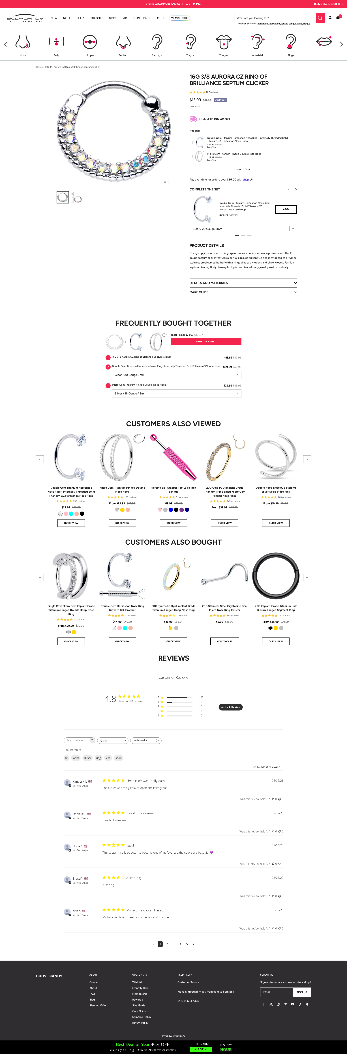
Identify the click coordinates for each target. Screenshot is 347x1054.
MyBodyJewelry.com (173, 1035)
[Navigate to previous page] (153, 944)
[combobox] (112, 740)
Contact (94, 982)
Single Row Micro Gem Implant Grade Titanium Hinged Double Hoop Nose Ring (71, 610)
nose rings (263, 23)
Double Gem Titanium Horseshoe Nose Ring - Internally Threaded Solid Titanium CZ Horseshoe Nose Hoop (245, 206)
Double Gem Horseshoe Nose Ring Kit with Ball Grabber (122, 608)
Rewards (137, 999)
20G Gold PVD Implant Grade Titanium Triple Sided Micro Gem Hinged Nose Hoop (224, 491)
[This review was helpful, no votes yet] (273, 799)
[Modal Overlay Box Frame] (173, 1047)
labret (284, 23)
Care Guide (139, 1011)
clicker (87, 758)
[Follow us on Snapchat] (307, 1004)
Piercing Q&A (97, 1005)
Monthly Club (140, 988)
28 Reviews (212, 92)
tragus (306, 23)
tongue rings (295, 23)
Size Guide (138, 1005)
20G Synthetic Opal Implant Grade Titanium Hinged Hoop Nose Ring (173, 608)
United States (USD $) (327, 4)
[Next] (341, 44)
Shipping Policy (141, 1017)
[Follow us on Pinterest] (285, 1004)
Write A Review (231, 707)
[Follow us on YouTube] (292, 1004)
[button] (40, 459)
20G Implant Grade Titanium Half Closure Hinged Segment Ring (276, 608)
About (93, 988)
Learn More (211, 147)
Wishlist (137, 982)
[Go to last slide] (286, 189)
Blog (92, 999)
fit (66, 758)
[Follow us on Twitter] (271, 1004)
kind (108, 758)
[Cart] (338, 18)
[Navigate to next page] (193, 944)
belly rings (274, 23)
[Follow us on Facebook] (263, 1004)
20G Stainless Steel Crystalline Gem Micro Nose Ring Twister (224, 608)
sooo (118, 758)
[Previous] (6, 44)
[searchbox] (76, 740)
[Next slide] (293, 189)
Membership (139, 993)
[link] (60, 514)
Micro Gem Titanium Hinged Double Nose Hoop (122, 489)
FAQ (92, 993)
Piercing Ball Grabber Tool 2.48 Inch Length (173, 489)
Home (39, 67)
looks (76, 758)
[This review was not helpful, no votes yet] (279, 799)
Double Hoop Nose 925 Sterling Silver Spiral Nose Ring (276, 489)
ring (98, 758)
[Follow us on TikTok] (300, 1004)
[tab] (237, 235)
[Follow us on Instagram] (278, 1004)
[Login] (330, 18)
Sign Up (301, 992)
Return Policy (140, 1022)
